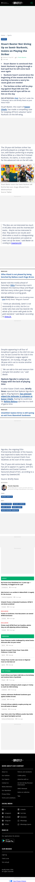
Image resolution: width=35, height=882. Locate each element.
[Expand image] (33, 165)
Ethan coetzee (6, 504)
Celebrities (4, 689)
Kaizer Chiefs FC (7, 496)
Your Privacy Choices (19, 881)
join (3, 299)
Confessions (5, 587)
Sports (9, 35)
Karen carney (17, 507)
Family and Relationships (8, 719)
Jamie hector (6, 507)
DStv (12, 285)
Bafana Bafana (11, 401)
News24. (7, 316)
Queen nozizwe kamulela (10, 510)
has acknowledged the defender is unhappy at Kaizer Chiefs (16, 396)
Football (4, 607)
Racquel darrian (19, 504)
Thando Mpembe (22, 57)
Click (16, 98)
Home (3, 35)
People (3, 680)
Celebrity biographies (7, 597)
